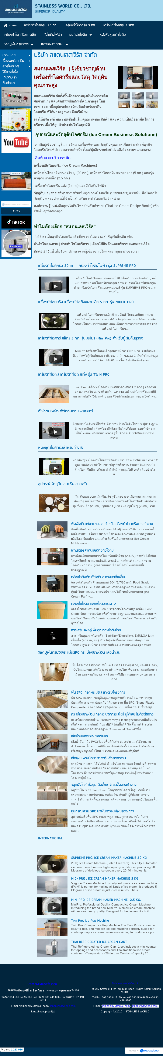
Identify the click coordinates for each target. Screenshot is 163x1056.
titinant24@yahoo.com (63, 1006)
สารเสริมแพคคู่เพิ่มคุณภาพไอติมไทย (96, 630)
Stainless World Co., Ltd (125, 983)
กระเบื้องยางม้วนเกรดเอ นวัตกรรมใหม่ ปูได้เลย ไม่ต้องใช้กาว (112, 714)
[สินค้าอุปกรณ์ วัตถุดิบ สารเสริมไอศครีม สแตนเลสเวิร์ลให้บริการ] (138, 76)
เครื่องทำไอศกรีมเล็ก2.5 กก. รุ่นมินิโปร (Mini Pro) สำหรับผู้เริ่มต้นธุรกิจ (90, 338)
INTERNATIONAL (50, 838)
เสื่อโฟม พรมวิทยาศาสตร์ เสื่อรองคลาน (98, 758)
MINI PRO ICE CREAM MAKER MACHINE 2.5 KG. (106, 900)
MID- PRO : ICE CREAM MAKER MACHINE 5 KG (104, 878)
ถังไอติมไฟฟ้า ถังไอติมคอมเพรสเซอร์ (65, 411)
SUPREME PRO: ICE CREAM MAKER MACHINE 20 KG (109, 858)
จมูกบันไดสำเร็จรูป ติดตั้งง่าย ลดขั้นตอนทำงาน (103, 785)
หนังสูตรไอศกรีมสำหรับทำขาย (60, 448)
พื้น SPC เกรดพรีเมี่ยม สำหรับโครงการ (98, 692)
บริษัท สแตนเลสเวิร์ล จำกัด (43, 983)
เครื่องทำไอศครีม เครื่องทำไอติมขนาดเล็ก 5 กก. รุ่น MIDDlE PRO (86, 302)
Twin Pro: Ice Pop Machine (90, 921)
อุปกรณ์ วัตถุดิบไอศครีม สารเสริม (63, 484)
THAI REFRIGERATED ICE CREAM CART (99, 942)
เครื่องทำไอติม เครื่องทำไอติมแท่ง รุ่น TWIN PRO (74, 375)
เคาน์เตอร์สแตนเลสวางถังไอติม (92, 551)
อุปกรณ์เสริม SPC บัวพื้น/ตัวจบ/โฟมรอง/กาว (102, 811)
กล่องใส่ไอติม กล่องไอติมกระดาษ (93, 604)
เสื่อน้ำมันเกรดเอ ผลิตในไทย (90, 736)
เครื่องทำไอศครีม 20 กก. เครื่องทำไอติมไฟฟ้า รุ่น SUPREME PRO (87, 266)
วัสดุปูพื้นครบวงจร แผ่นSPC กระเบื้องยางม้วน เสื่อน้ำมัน (79, 653)
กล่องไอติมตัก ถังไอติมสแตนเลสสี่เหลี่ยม (98, 577)
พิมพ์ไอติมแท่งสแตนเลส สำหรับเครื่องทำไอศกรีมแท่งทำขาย (112, 524)
